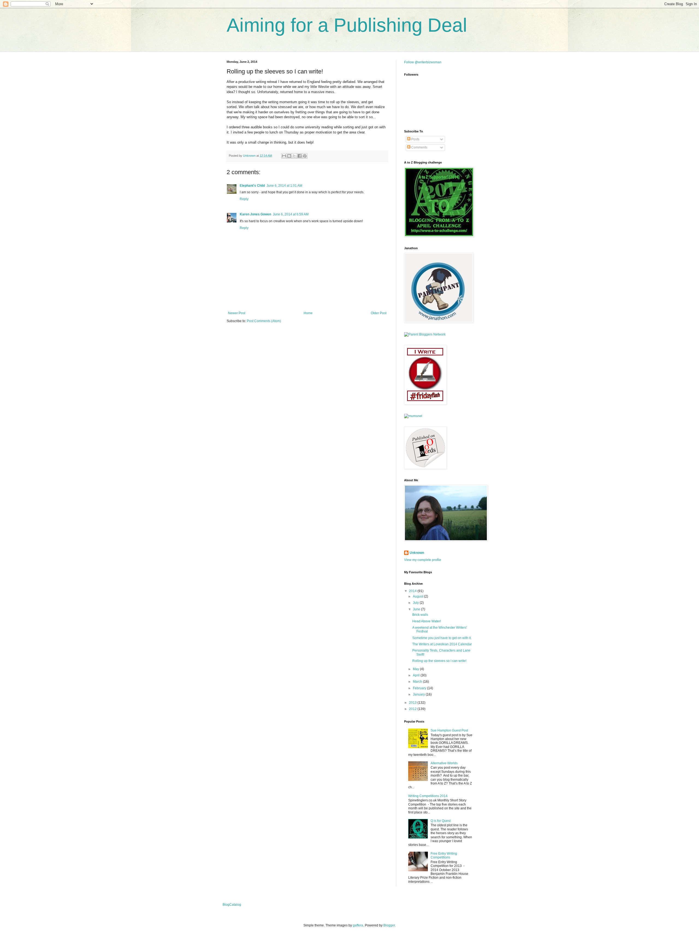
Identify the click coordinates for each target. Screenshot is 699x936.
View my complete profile (422, 560)
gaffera (358, 925)
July (416, 603)
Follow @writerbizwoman (423, 62)
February (420, 688)
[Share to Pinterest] (304, 156)
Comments (418, 147)
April (416, 675)
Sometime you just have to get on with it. (442, 638)
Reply (244, 199)
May (416, 669)
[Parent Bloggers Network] (425, 334)
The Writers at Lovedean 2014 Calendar (442, 644)
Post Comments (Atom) (264, 321)
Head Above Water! (426, 621)
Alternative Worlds (444, 763)
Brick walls (420, 615)
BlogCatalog (232, 905)
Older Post (378, 313)
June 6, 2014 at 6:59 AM (291, 214)
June (417, 609)
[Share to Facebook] (299, 156)
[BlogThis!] (289, 156)
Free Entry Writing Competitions (444, 855)
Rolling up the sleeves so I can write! (439, 661)
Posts (414, 139)
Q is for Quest (441, 821)
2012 (413, 709)
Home (308, 313)
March (418, 682)
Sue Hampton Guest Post (449, 730)
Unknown (417, 553)
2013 (413, 703)
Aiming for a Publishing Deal (347, 25)
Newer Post (236, 313)
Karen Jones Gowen (255, 214)
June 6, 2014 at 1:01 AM (284, 186)
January (419, 694)
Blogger (389, 925)
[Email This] (284, 156)
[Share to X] (294, 156)
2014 (413, 591)
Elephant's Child (252, 186)
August (418, 596)
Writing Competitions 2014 (428, 796)
